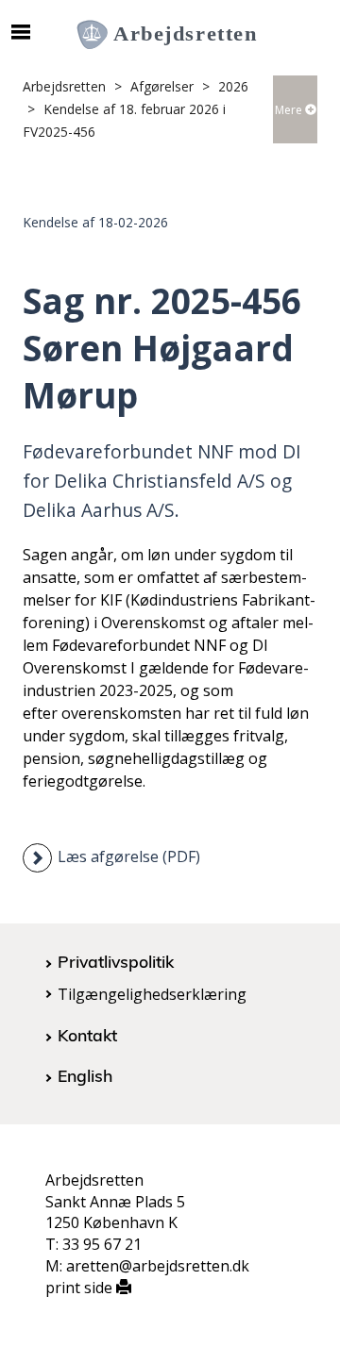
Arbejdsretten (64, 86)
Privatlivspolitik (116, 961)
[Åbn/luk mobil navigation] (21, 32)
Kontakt (87, 1034)
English (85, 1075)
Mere (290, 110)
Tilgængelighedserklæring (152, 994)
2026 (233, 86)
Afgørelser (162, 86)
